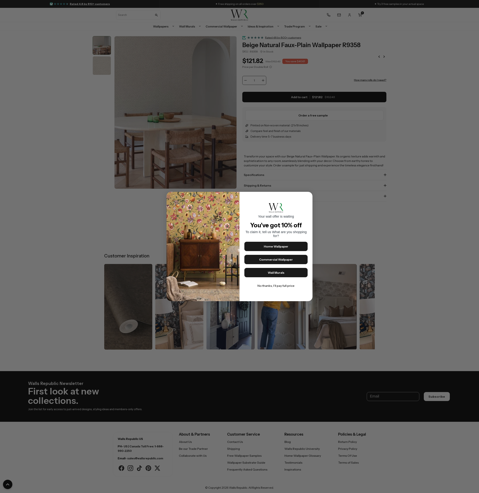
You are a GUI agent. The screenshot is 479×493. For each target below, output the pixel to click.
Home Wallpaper (276, 246)
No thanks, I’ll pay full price (276, 286)
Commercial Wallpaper (276, 259)
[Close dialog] (308, 196)
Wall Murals (276, 272)
